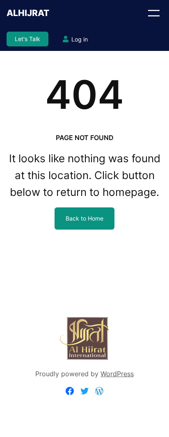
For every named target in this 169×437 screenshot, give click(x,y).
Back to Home (84, 218)
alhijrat (28, 13)
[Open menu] (153, 13)
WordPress (117, 374)
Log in (79, 39)
